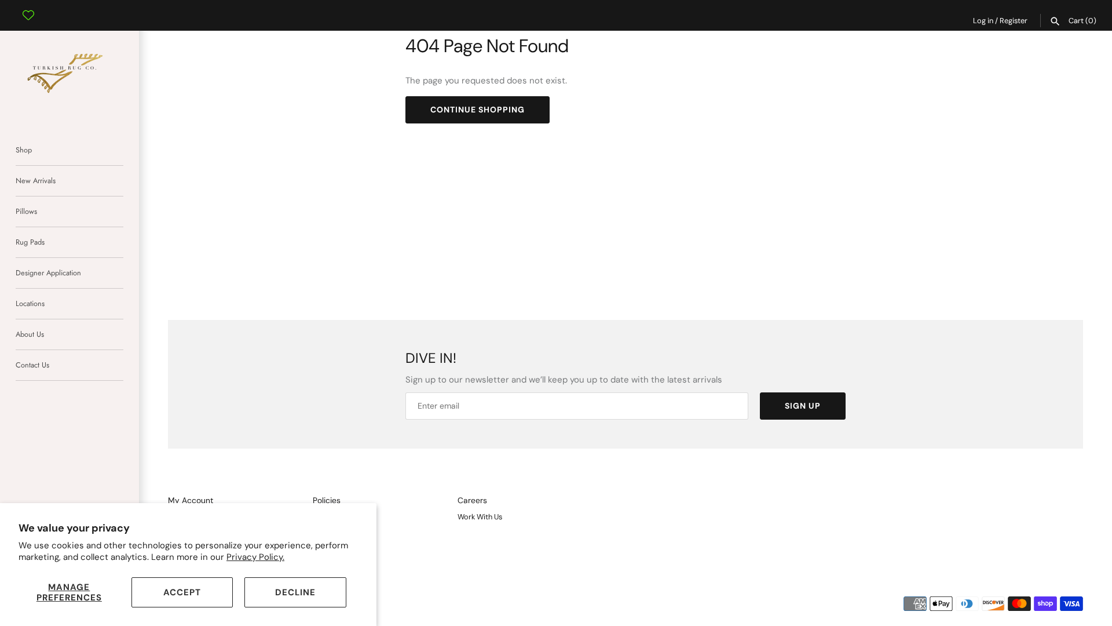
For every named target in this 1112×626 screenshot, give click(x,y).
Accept (182, 592)
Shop (24, 149)
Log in (983, 21)
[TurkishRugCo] (69, 71)
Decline (295, 592)
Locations (30, 303)
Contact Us (32, 364)
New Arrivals (36, 180)
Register (1013, 21)
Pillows (26, 211)
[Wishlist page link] (28, 6)
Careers (472, 500)
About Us (30, 334)
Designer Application (48, 272)
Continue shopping (477, 109)
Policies (327, 500)
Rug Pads (30, 242)
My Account (190, 500)
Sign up (803, 406)
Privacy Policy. (255, 557)
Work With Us (480, 517)
